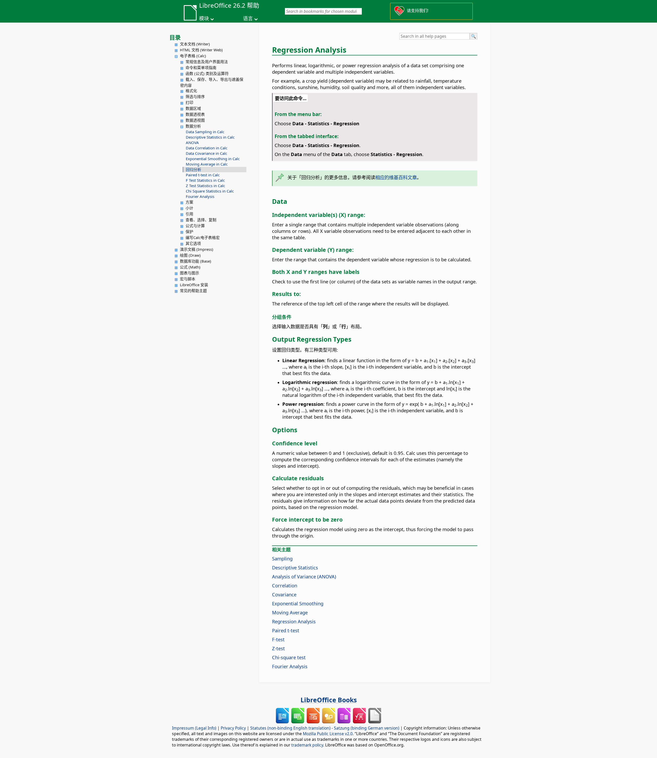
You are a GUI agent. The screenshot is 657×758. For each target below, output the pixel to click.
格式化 (191, 90)
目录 (175, 37)
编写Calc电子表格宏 (203, 237)
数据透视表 (195, 114)
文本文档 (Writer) (195, 43)
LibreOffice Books (329, 699)
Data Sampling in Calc (205, 131)
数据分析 (193, 126)
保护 (189, 231)
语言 (248, 18)
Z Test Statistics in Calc (205, 185)
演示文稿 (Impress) (196, 249)
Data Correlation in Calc (206, 147)
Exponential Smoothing (297, 603)
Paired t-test (285, 630)
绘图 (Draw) (190, 255)
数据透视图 (195, 120)
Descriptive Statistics (295, 567)
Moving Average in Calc (207, 164)
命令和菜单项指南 (201, 67)
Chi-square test (289, 657)
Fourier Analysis (200, 196)
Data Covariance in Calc (206, 153)
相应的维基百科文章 (396, 177)
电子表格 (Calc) (193, 55)
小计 (189, 207)
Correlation (284, 585)
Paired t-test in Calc (203, 174)
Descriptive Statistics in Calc (210, 137)
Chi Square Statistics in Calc (210, 191)
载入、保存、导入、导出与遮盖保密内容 (211, 82)
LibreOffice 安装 (194, 284)
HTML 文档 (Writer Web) (201, 49)
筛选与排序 (195, 96)
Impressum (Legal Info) (194, 728)
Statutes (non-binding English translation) (290, 728)
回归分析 (193, 169)
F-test (278, 639)
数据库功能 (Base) (195, 261)
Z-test (278, 648)
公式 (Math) (190, 267)
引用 (189, 213)
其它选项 (193, 243)
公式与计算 (195, 225)
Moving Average (290, 612)
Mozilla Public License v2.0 (328, 733)
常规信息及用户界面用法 (207, 61)
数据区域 (193, 108)
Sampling (282, 558)
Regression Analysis (294, 621)
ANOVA (192, 142)
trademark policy (307, 745)
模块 (204, 18)
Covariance (284, 594)
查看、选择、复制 (201, 219)
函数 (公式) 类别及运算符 (207, 73)
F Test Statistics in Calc (205, 180)
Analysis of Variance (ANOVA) (304, 576)
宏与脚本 (187, 278)
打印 (189, 102)
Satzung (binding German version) (366, 728)
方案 (189, 202)
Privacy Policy (233, 728)
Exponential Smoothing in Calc (213, 158)
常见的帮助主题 (193, 290)
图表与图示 (189, 272)
